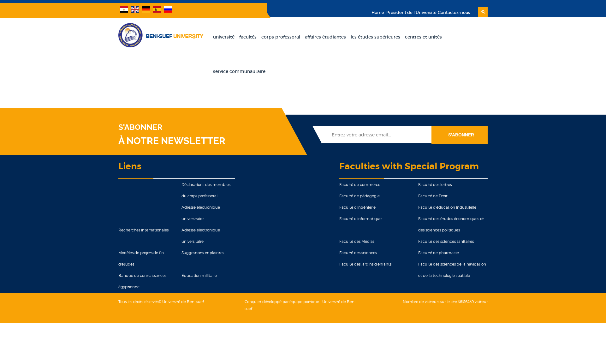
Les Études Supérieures (375, 37)
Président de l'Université (411, 12)
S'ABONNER (140, 127)
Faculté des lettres (435, 184)
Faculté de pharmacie (438, 252)
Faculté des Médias (356, 241)
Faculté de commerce (359, 184)
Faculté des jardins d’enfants (365, 264)
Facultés (248, 37)
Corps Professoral (280, 37)
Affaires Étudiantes (325, 37)
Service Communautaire (239, 71)
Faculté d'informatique (360, 218)
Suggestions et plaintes (202, 252)
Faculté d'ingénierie (357, 207)
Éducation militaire (199, 275)
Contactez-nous (454, 12)
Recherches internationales (143, 230)
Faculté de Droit (433, 196)
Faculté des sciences (358, 252)
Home (377, 12)
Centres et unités (423, 37)
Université (224, 37)
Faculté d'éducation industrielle (447, 207)
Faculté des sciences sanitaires (446, 241)
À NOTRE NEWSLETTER (171, 140)
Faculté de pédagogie (359, 196)
